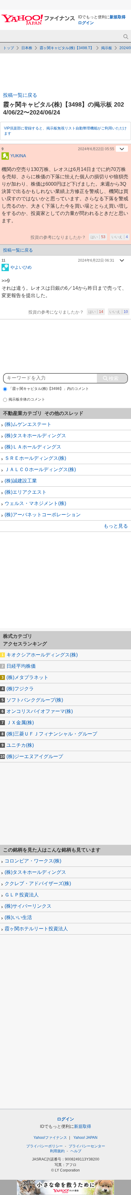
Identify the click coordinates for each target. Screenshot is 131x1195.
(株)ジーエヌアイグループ (34, 756)
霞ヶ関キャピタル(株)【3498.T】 (67, 48)
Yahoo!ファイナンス (50, 1137)
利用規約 (57, 1151)
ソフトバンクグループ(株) (34, 700)
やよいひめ (21, 266)
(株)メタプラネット (27, 677)
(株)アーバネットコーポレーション (43, 514)
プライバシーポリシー (44, 1146)
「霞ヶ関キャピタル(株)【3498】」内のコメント (49, 389)
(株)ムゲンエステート (28, 424)
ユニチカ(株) (20, 745)
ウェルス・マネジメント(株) (35, 503)
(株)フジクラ (20, 688)
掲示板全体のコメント (27, 399)
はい (97, 237)
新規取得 (118, 17)
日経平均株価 (21, 666)
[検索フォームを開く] (125, 36)
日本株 (26, 48)
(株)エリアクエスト (26, 492)
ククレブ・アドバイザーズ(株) (38, 883)
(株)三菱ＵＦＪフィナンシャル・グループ (51, 733)
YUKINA (18, 155)
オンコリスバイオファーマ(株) (39, 711)
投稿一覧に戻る (20, 95)
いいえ (120, 237)
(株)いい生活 (18, 917)
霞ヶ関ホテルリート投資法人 (36, 928)
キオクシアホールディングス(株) (42, 654)
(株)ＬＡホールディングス (33, 446)
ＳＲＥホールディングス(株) (35, 458)
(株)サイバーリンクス (28, 906)
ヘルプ (75, 1151)
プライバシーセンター (87, 1146)
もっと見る (116, 525)
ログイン (86, 22)
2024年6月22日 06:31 (96, 260)
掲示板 (106, 48)
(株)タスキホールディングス (35, 435)
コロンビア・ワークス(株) (33, 860)
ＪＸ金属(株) (20, 722)
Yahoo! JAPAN (85, 1137)
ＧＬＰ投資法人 (22, 894)
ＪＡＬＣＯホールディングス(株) (40, 469)
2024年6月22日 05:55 (96, 149)
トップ (8, 48)
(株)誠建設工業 (21, 480)
